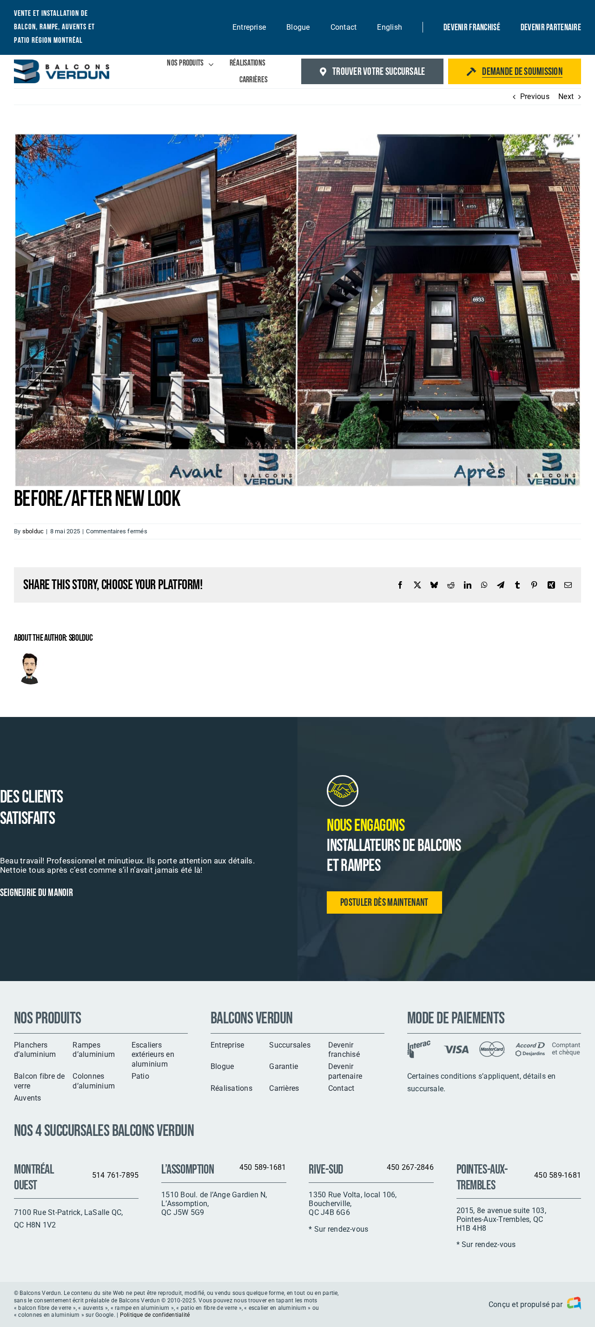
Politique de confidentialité (155, 1315)
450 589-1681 (262, 1167)
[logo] (61, 63)
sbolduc (33, 531)
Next (566, 96)
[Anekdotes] (571, 1304)
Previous (534, 96)
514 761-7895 (115, 1175)
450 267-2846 (410, 1167)
